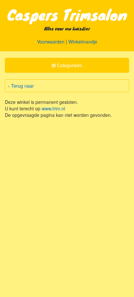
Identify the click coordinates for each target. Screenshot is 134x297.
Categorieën (66, 67)
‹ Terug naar (21, 85)
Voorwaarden (50, 41)
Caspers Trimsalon (67, 14)
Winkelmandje (82, 41)
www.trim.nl (53, 108)
